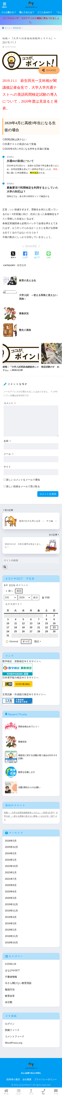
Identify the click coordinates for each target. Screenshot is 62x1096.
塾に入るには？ (26, 12)
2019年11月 (11, 910)
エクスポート (12, 604)
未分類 (8, 1002)
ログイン (10, 1024)
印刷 (46, 598)
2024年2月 (11, 853)
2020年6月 (11, 891)
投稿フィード (12, 1030)
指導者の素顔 (13, 1079)
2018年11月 (11, 936)
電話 (43, 1094)
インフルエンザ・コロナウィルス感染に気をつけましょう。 (31, 20)
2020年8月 (11, 885)
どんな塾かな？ (8, 12)
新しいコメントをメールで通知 (23, 479)
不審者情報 (11, 977)
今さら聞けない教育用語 (18, 983)
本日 (19, 591)
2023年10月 (11, 866)
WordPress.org (13, 1043)
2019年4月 (11, 917)
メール (9, 454)
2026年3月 (11, 840)
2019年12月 (11, 904)
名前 (7, 441)
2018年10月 (11, 942)
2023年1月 (11, 872)
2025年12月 (11, 847)
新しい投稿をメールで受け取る (23, 486)
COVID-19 (10, 964)
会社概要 (26, 1079)
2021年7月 (11, 879)
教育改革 (21, 265)
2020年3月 (11, 898)
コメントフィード (14, 1036)
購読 (36, 641)
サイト (7, 466)
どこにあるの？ (44, 12)
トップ (31, 1094)
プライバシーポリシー (45, 1079)
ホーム (6, 1094)
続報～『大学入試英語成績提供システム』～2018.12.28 (28, 812)
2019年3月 (11, 923)
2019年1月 (11, 929)
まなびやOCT (12, 970)
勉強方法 (10, 989)
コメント (10, 403)
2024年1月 (11, 860)
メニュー (19, 1094)
